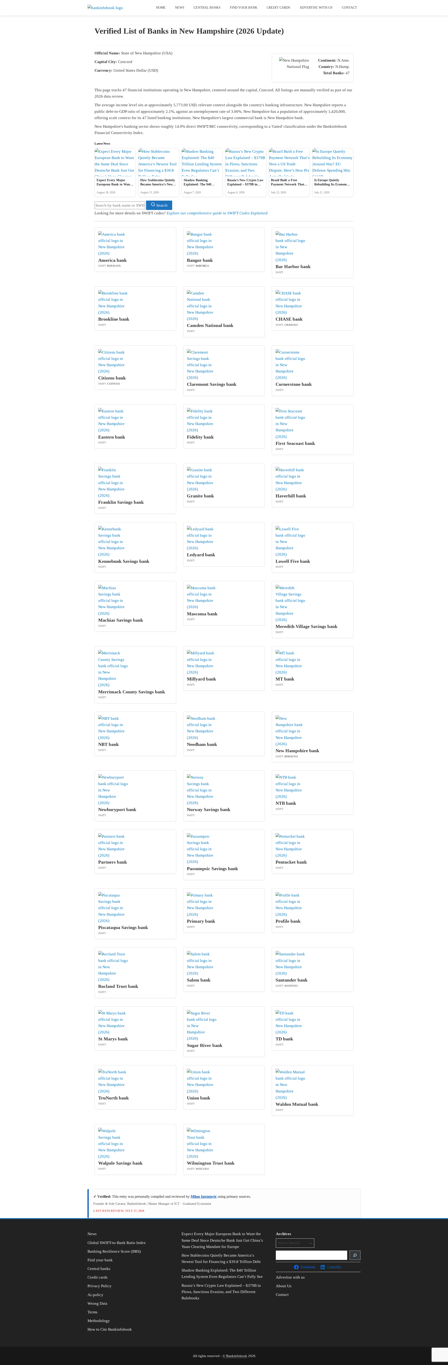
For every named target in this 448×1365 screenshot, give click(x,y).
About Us (283, 1286)
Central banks (207, 7)
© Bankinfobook (235, 1356)
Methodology (99, 1321)
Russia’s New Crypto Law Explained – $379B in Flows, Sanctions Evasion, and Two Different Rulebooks (221, 1291)
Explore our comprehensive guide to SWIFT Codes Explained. (217, 213)
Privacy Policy (100, 1286)
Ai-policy (95, 1295)
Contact (349, 7)
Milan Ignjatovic (204, 1196)
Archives (283, 1234)
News (179, 7)
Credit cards (278, 7)
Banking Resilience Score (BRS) (114, 1251)
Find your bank (243, 7)
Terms (93, 1312)
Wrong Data (97, 1303)
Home (161, 7)
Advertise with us (316, 7)
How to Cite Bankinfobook (110, 1329)
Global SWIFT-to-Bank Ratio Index (117, 1243)
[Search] (355, 1255)
